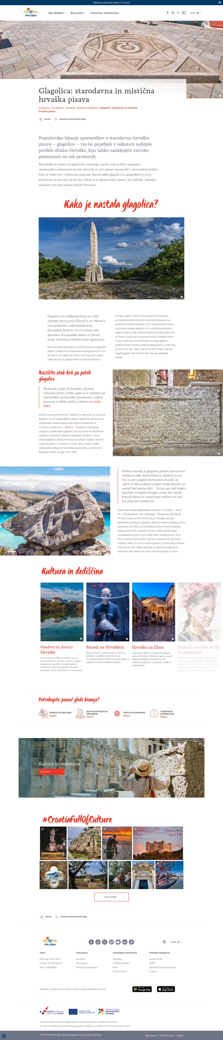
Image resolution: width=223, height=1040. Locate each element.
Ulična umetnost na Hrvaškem (196, 650)
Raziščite (45, 772)
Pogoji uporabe (151, 1035)
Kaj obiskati (81, 963)
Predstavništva (120, 971)
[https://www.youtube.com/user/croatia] (118, 942)
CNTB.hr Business (121, 963)
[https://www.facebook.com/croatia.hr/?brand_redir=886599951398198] (91, 942)
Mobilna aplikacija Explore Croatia (112, 2)
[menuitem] (142, 989)
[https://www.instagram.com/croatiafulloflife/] (98, 942)
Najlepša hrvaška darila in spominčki (153, 650)
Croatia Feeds (155, 959)
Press (115, 967)
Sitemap (180, 1035)
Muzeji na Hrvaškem (59, 647)
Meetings (117, 959)
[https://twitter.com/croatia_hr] (104, 942)
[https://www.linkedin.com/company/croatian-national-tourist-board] (124, 942)
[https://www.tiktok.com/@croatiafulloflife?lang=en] (131, 942)
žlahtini (69, 427)
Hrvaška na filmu (102, 647)
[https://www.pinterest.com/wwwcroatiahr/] (111, 942)
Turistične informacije (86, 967)
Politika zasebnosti (167, 1035)
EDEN (152, 963)
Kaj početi (81, 959)
